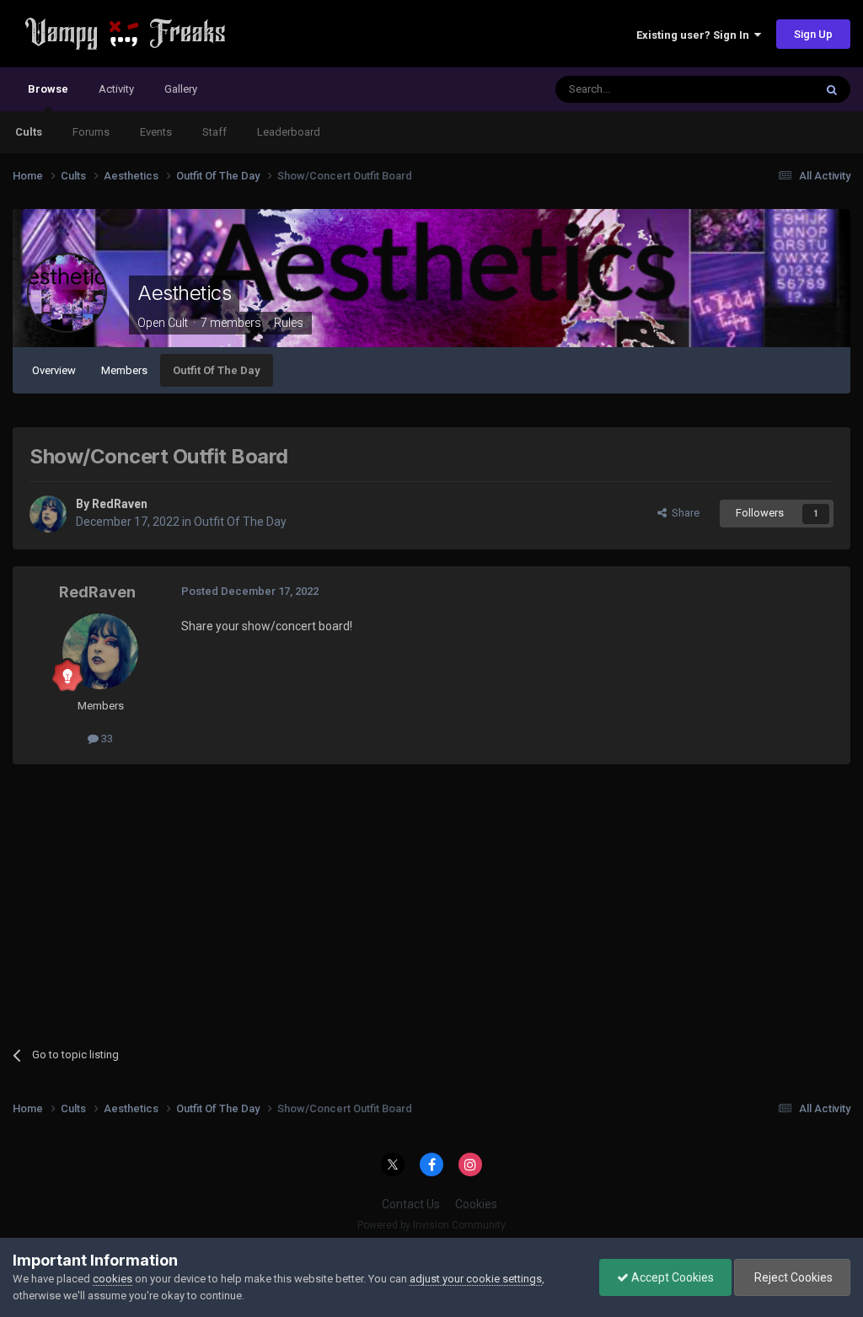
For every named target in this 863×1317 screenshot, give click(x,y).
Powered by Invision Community (431, 1225)
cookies (112, 1278)
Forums (91, 132)
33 (106, 738)
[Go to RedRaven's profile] (48, 514)
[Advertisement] (210, 899)
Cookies (476, 1204)
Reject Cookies (792, 1277)
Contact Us (411, 1204)
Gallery (180, 89)
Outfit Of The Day (216, 370)
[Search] (831, 89)
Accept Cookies (671, 1277)
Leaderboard (288, 132)
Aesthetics (184, 293)
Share (683, 512)
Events (156, 132)
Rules (288, 322)
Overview (54, 370)
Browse (48, 89)
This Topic (767, 89)
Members (124, 370)
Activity (116, 89)
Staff (214, 132)
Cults (28, 132)
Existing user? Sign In (695, 35)
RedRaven (119, 504)
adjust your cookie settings (476, 1278)
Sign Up (813, 34)
